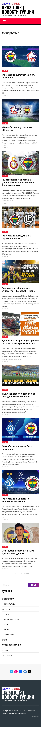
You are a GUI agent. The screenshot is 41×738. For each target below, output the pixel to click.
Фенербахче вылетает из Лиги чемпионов (18, 76)
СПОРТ (5, 71)
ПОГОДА (5, 625)
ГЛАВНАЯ (35, 716)
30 (21, 573)
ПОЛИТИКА (6, 630)
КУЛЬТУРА (6, 609)
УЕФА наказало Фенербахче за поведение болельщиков (18, 395)
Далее (26, 573)
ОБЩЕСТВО (6, 614)
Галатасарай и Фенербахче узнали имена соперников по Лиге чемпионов (18, 182)
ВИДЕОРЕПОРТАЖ (8, 599)
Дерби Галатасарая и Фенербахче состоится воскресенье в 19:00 (20, 342)
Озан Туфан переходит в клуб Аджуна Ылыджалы (18, 552)
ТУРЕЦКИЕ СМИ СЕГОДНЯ (11, 645)
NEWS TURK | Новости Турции (18, 9)
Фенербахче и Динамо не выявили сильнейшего (15, 500)
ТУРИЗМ (5, 650)
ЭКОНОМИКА (7, 655)
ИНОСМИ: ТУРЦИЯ (8, 604)
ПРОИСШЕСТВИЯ (8, 635)
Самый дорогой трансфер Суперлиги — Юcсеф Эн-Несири (19, 289)
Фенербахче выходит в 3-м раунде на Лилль (17, 237)
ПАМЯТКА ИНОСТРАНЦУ (11, 619)
